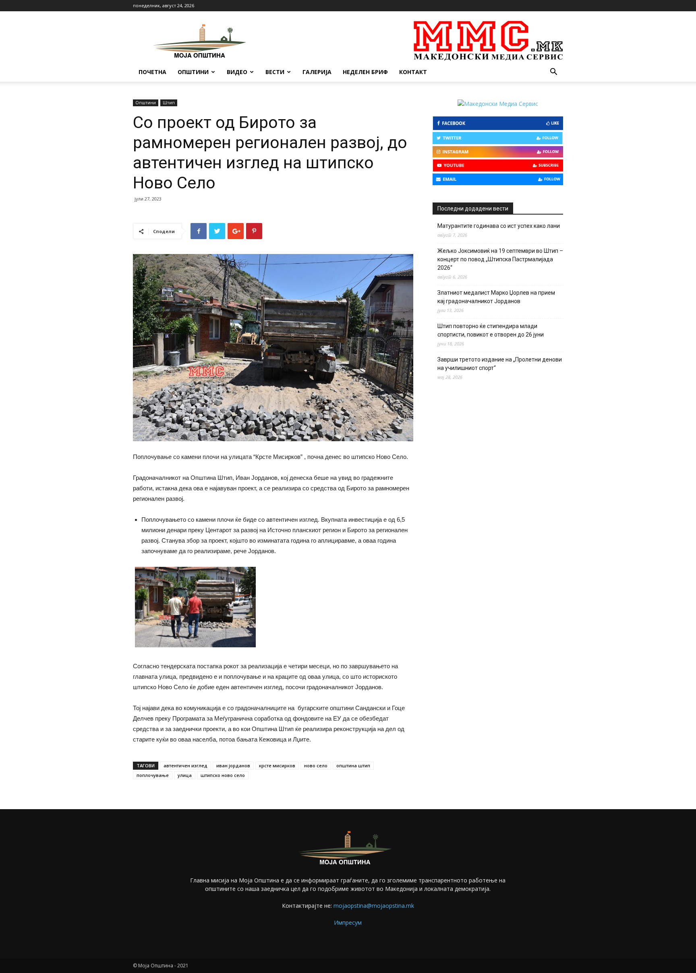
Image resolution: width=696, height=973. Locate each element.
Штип (169, 102)
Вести (274, 72)
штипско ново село (223, 775)
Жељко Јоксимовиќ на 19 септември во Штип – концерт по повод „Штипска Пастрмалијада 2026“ (500, 259)
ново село (315, 765)
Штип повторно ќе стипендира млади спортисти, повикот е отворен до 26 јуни (490, 330)
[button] (553, 72)
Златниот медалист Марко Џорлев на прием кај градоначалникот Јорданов (496, 296)
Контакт (413, 72)
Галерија (316, 72)
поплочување (153, 775)
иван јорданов (233, 765)
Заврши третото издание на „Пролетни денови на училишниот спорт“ (499, 363)
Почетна (152, 72)
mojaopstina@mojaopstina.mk (374, 905)
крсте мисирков (277, 765)
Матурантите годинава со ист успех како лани (498, 226)
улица (185, 775)
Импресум (348, 922)
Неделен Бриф (365, 72)
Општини (193, 72)
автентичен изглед (185, 765)
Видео (237, 72)
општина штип (353, 765)
